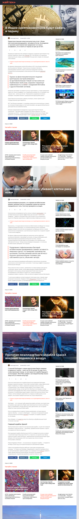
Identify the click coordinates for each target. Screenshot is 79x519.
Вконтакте (23, 118)
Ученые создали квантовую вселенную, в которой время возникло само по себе (30, 62)
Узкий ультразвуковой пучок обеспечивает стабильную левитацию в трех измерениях (30, 157)
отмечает (27, 55)
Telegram (45, 118)
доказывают (40, 213)
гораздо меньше (35, 114)
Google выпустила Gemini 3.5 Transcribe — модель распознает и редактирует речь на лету (65, 157)
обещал (42, 450)
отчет (25, 83)
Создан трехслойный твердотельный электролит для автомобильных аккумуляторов (48, 157)
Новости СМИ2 (8, 123)
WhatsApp (34, 118)
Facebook (13, 118)
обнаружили (32, 279)
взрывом (25, 414)
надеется (20, 419)
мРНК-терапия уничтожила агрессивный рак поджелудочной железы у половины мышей (13, 157)
